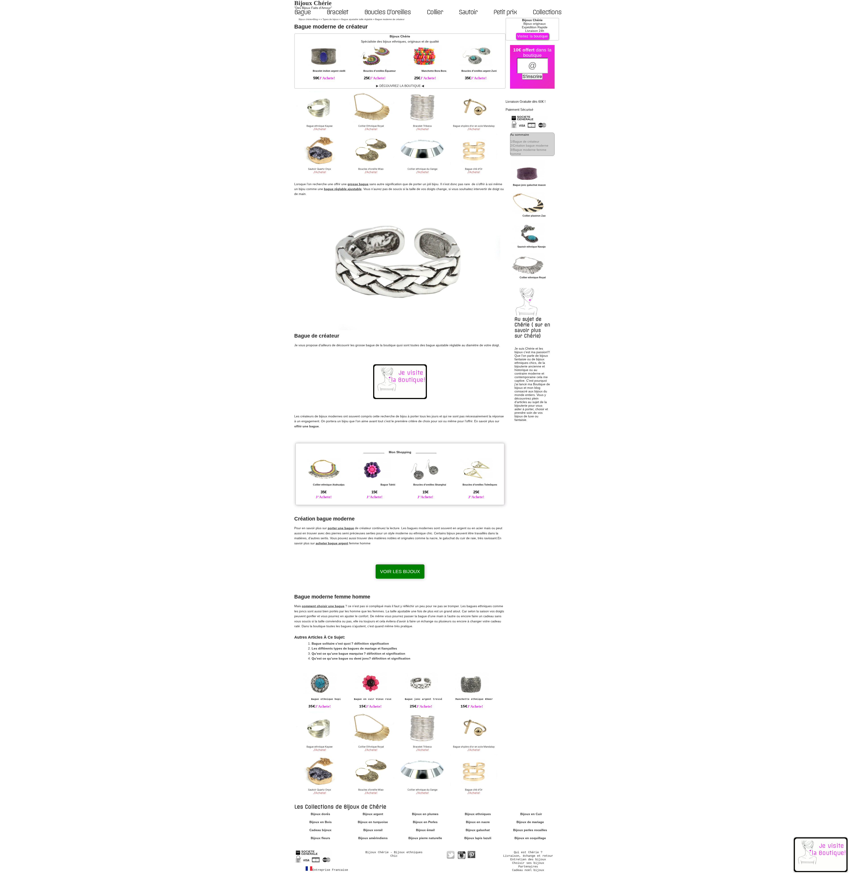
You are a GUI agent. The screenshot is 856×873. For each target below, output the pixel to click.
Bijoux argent (373, 814)
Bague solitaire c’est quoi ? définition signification (350, 643)
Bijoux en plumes (425, 814)
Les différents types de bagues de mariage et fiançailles (354, 648)
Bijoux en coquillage (530, 838)
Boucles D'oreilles (387, 12)
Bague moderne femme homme (528, 152)
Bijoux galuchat (478, 830)
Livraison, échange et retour (528, 856)
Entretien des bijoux (528, 859)
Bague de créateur (524, 141)
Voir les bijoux (400, 571)
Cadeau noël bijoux (528, 870)
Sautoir (468, 12)
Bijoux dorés (320, 814)
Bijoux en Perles (425, 822)
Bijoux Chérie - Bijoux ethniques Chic (393, 854)
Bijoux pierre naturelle (425, 838)
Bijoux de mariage (530, 822)
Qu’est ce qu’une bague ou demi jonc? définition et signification (361, 658)
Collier (435, 12)
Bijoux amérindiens (373, 838)
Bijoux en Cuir (531, 814)
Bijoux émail (425, 830)
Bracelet (337, 12)
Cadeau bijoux (320, 830)
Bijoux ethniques (478, 814)
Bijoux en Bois (320, 822)
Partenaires (528, 866)
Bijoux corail (373, 830)
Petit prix (504, 12)
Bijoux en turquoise (373, 822)
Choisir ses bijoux (528, 863)
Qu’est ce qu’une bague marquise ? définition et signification (358, 653)
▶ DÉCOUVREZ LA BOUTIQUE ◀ (400, 86)
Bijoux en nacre (478, 822)
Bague (302, 12)
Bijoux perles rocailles (530, 830)
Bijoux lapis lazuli (477, 838)
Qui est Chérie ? (528, 852)
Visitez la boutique (532, 36)
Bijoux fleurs (320, 838)
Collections (547, 12)
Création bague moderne (529, 145)
